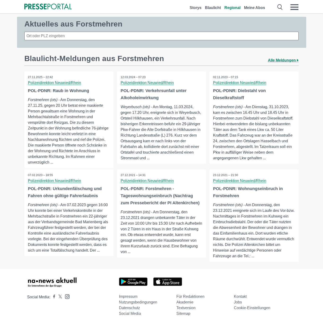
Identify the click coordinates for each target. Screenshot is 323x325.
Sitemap (183, 314)
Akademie (184, 302)
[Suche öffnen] (280, 7)
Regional (232, 8)
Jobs (238, 302)
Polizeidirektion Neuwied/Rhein (54, 83)
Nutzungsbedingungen (138, 302)
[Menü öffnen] (294, 7)
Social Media (130, 314)
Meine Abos (254, 8)
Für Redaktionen (190, 296)
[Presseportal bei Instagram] (66, 296)
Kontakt (240, 296)
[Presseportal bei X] (58, 297)
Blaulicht (213, 8)
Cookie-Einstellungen (252, 308)
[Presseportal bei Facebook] (52, 297)
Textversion (186, 308)
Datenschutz (129, 308)
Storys (195, 8)
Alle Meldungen (282, 60)
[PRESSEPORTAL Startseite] (48, 7)
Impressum (128, 296)
